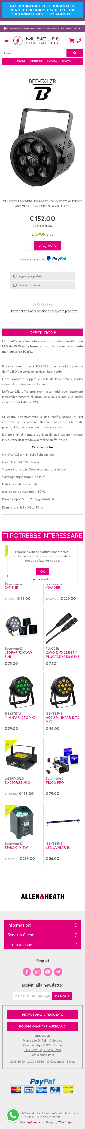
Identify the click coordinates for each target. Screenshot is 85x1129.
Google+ (58, 972)
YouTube (48, 972)
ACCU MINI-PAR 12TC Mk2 (62, 719)
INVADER (53, 587)
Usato (66, 61)
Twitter (37, 972)
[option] (42, 893)
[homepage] (37, 43)
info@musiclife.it (42, 1055)
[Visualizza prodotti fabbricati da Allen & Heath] (42, 902)
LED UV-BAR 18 (58, 847)
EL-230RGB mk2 (17, 782)
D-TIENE (11, 587)
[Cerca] (74, 53)
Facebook (27, 972)
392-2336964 (52, 1050)
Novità (52, 61)
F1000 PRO (55, 782)
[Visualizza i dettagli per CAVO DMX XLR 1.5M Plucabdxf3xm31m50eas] (63, 627)
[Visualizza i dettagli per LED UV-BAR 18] (63, 822)
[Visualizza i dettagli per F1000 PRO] (63, 757)
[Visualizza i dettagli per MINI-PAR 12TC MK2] (22, 692)
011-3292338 (33, 1050)
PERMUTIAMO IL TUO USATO (42, 1015)
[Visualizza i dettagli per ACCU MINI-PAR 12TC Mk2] (63, 692)
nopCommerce (35, 1122)
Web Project (66, 1122)
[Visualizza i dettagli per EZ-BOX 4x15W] (22, 822)
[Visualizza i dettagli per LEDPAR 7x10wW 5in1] (22, 627)
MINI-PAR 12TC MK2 (20, 717)
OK (42, 571)
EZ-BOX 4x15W (16, 847)
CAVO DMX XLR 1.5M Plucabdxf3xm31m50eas (63, 654)
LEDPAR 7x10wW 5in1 (18, 654)
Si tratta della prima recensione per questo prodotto (43, 311)
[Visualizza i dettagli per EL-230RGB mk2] (22, 757)
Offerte (36, 61)
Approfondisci (42, 579)
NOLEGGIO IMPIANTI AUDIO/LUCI (42, 1026)
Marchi (19, 61)
